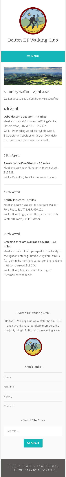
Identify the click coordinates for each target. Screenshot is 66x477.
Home (7, 377)
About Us (9, 387)
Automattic (47, 470)
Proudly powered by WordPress (33, 466)
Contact (8, 406)
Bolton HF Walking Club (33, 40)
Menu (35, 56)
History (8, 396)
